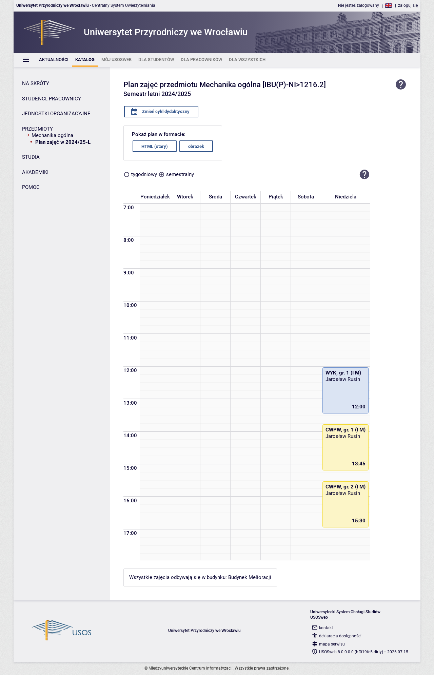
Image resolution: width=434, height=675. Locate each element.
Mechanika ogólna (52, 135)
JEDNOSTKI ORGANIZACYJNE (56, 114)
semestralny (180, 174)
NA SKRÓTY (35, 83)
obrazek (196, 146)
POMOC (31, 187)
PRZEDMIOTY (37, 129)
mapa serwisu (332, 644)
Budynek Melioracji (249, 577)
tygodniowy (144, 174)
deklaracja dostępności (340, 636)
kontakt (326, 627)
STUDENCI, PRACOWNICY (51, 99)
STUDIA (31, 157)
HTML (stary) (154, 146)
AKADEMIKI (35, 172)
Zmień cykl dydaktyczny (165, 111)
